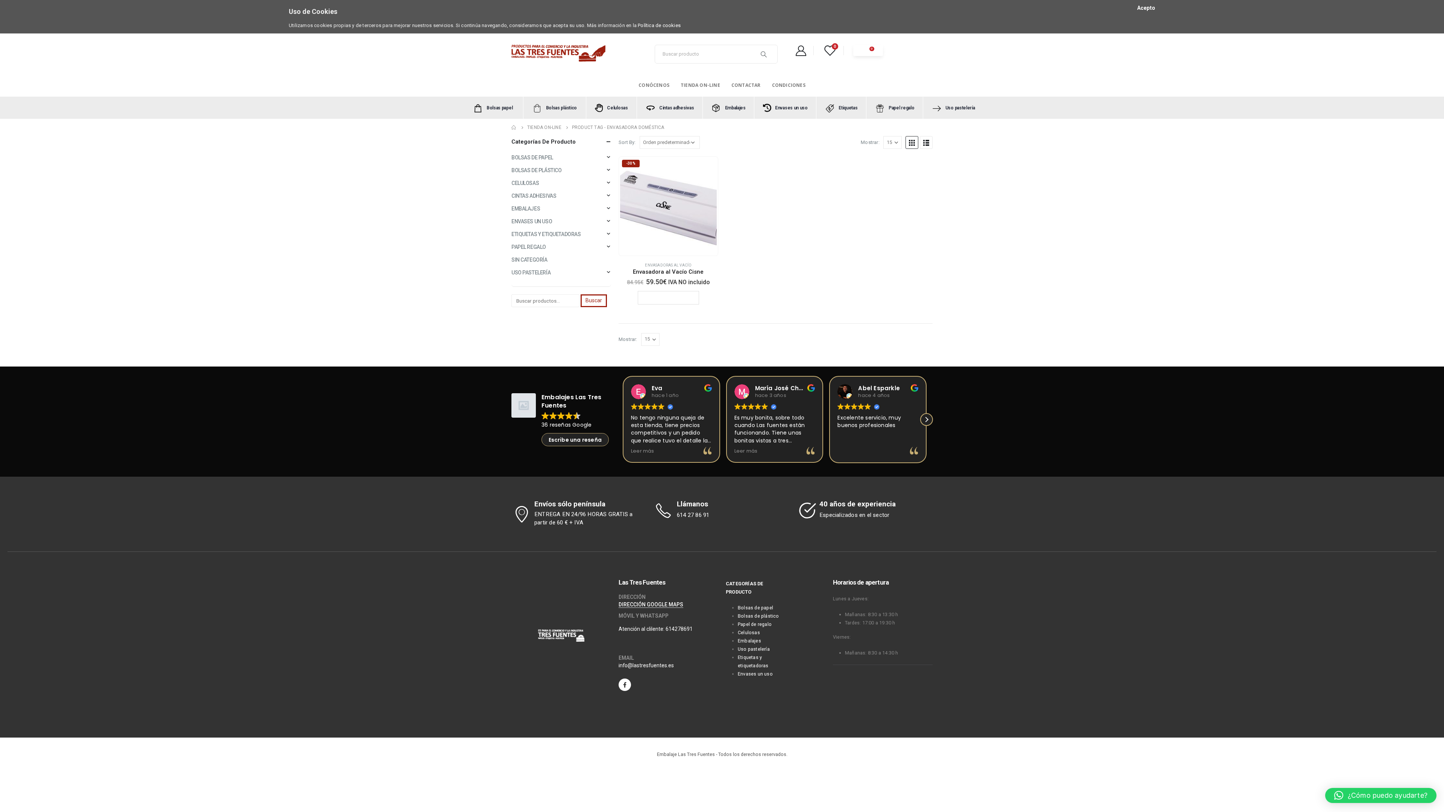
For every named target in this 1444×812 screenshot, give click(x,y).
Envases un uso (755, 674)
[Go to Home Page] (514, 127)
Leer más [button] (642, 451)
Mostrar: (870, 142)
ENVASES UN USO (531, 221)
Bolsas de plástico (758, 616)
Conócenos (654, 85)
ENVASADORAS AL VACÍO (668, 265)
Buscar (593, 300)
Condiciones (788, 85)
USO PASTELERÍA (531, 273)
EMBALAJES (525, 209)
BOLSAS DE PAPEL (532, 158)
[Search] (763, 54)
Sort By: (627, 142)
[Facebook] (625, 685)
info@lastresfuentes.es (646, 665)
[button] (622, 419)
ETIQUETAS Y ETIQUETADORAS (546, 234)
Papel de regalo (755, 624)
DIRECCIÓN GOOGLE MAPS (651, 604)
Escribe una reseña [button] (575, 440)
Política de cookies (659, 25)
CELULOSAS (525, 183)
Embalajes (749, 641)
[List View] (926, 142)
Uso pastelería (754, 649)
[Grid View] (912, 142)
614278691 (679, 629)
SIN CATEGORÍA (529, 260)
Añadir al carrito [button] (672, 297)
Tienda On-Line (700, 85)
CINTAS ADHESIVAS (533, 196)
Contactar (746, 85)
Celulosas (749, 632)
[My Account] (801, 50)
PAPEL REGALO (528, 247)
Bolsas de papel (755, 608)
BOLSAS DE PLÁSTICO (536, 170)
